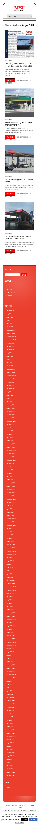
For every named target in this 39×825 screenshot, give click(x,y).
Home (8, 286)
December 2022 (11, 450)
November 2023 (11, 414)
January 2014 (10, 733)
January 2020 (10, 548)
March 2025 (10, 366)
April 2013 (9, 749)
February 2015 (10, 697)
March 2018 (10, 609)
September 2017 (11, 622)
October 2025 (10, 343)
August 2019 (10, 561)
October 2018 (10, 593)
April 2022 (9, 476)
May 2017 (9, 629)
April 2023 (9, 437)
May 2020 (9, 538)
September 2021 (11, 499)
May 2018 (9, 603)
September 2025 (11, 346)
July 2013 (9, 746)
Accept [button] (25, 820)
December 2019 (11, 551)
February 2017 (10, 635)
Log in (8, 787)
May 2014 (9, 720)
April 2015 (9, 691)
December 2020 (11, 518)
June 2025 (9, 356)
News (8, 299)
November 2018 (11, 590)
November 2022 (11, 453)
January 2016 (10, 668)
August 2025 (10, 349)
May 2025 (9, 359)
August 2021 (10, 502)
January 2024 (10, 408)
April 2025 (9, 362)
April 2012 (9, 765)
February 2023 (10, 444)
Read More (19, 823)
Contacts (9, 295)
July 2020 (9, 531)
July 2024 (9, 392)
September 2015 (11, 678)
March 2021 (10, 512)
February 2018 (10, 613)
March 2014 (10, 726)
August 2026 (10, 310)
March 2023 (10, 440)
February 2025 (10, 369)
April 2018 (9, 606)
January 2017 (10, 639)
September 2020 (11, 525)
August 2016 (10, 652)
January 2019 (10, 583)
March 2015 (10, 694)
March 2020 (10, 541)
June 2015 (9, 684)
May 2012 (9, 762)
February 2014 (10, 730)
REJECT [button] (33, 820)
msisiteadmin (8, 83)
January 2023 (10, 447)
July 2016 (9, 655)
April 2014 (9, 723)
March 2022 (10, 479)
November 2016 (11, 645)
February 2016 (10, 665)
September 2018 (11, 596)
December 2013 (11, 736)
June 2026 (9, 317)
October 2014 (10, 707)
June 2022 (9, 470)
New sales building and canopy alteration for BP (18, 123)
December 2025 (11, 336)
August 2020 (10, 528)
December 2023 (11, 411)
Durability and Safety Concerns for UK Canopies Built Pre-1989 (18, 65)
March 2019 (10, 577)
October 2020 (10, 522)
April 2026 (9, 323)
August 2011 (10, 775)
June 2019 (9, 567)
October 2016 (10, 648)
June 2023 (9, 431)
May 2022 (9, 473)
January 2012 (10, 772)
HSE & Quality (10, 292)
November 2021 (11, 492)
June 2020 (9, 535)
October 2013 (10, 739)
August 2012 (10, 756)
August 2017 (10, 626)
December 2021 (11, 489)
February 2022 (10, 483)
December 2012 (11, 752)
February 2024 (10, 405)
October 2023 (10, 418)
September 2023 (11, 421)
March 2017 (10, 632)
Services (9, 289)
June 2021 (9, 505)
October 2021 (10, 496)
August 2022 (10, 463)
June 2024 (9, 395)
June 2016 (9, 658)
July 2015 (9, 681)
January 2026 (10, 333)
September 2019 (11, 557)
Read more (10, 80)
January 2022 (10, 486)
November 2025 (11, 340)
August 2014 (10, 710)
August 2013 (10, 743)
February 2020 (10, 544)
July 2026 (9, 314)
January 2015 (10, 700)
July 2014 (9, 713)
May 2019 (9, 570)
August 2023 (10, 424)
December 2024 (11, 375)
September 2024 (11, 385)
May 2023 (9, 434)
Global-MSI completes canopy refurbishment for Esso (18, 237)
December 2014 (11, 704)
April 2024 (9, 401)
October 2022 (10, 457)
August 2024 (10, 388)
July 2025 (9, 353)
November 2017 (11, 619)
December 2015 (11, 671)
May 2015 (9, 687)
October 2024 (10, 382)
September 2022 (11, 460)
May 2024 (9, 398)
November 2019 (11, 554)
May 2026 (9, 320)
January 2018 (10, 616)
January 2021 (10, 515)
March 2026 (10, 327)
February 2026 (10, 330)
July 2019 (9, 564)
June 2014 (9, 717)
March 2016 (10, 661)
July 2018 (9, 600)
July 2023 (9, 427)
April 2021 (9, 509)
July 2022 (9, 466)
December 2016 (11, 642)
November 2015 (11, 674)
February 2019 (10, 580)
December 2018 (11, 587)
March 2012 (10, 769)
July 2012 (9, 759)
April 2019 (9, 574)
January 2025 (10, 372)
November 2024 (11, 379)
